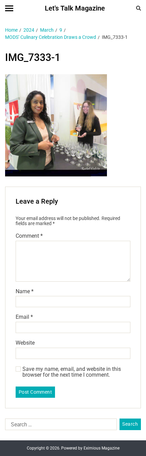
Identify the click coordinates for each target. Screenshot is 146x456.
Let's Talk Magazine (75, 8)
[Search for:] (59, 426)
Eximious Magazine (102, 448)
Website (25, 343)
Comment (29, 236)
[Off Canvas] (9, 8)
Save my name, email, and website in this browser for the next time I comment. (71, 372)
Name (25, 291)
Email (24, 317)
